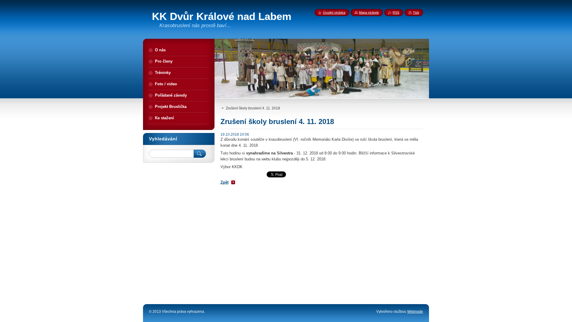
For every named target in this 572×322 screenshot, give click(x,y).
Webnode (415, 311)
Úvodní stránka (334, 12)
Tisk (416, 12)
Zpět (224, 182)
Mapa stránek (369, 12)
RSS (396, 12)
